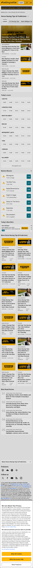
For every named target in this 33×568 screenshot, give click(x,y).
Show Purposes (16, 564)
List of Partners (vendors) (8, 549)
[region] (16, 534)
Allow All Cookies (16, 554)
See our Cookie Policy (10, 527)
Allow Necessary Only (16, 559)
